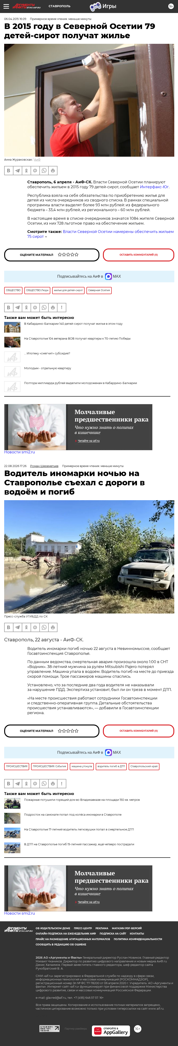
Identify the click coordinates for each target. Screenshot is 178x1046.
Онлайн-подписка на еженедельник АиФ (66, 933)
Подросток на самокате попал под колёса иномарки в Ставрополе (72, 814)
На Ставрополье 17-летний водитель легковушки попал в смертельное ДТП (79, 829)
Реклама (101, 928)
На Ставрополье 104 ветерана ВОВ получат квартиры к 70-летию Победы (77, 338)
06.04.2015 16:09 (15, 19)
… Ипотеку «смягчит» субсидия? (47, 353)
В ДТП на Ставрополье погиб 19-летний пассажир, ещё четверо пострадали (79, 844)
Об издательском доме (53, 928)
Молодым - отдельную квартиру (47, 368)
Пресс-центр (83, 928)
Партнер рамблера (76, 1028)
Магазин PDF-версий (127, 928)
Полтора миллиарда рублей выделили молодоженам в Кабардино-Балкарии (80, 383)
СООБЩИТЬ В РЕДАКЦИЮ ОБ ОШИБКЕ (61, 944)
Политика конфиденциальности (138, 939)
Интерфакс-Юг (154, 187)
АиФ (37, 159)
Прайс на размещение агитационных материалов (73, 939)
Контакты (137, 933)
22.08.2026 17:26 (15, 466)
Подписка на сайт (113, 933)
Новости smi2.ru (19, 452)
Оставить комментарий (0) (139, 254)
